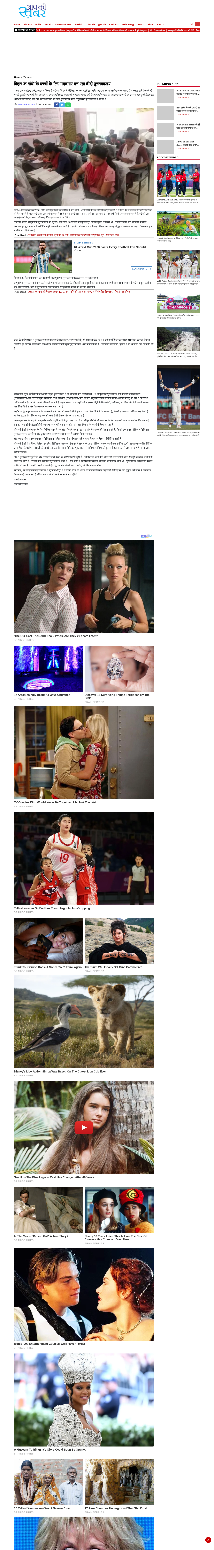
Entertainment (63, 24)
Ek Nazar (28, 77)
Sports (160, 24)
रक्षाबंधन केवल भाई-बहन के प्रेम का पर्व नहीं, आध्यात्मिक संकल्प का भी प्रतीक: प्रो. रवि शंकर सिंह (73, 235)
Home (17, 24)
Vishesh (28, 24)
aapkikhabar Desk (26, 104)
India (38, 24)
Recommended (167, 157)
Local (48, 24)
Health (78, 24)
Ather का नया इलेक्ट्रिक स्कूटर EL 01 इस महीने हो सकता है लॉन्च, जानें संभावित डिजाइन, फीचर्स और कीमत (79, 291)
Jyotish (102, 24)
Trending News (168, 84)
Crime (150, 24)
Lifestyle (90, 24)
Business (114, 24)
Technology (128, 24)
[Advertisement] (101, 53)
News (141, 24)
